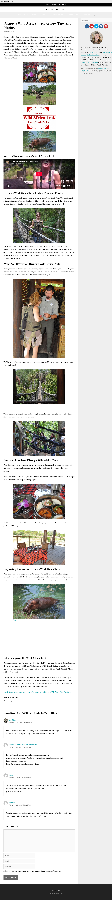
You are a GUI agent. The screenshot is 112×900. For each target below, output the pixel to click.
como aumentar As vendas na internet (23, 744)
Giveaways (86, 15)
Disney (34, 15)
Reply (30, 723)
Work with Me (63, 4)
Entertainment (73, 15)
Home (18, 15)
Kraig (11, 775)
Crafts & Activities (58, 15)
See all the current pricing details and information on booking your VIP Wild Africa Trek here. (37, 692)
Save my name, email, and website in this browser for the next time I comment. (33, 871)
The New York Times (93, 55)
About (47, 4)
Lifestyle (43, 15)
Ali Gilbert (13, 720)
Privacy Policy (56, 890)
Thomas (12, 802)
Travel (26, 15)
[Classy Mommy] (56, 9)
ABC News (92, 52)
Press (54, 4)
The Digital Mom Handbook (89, 62)
